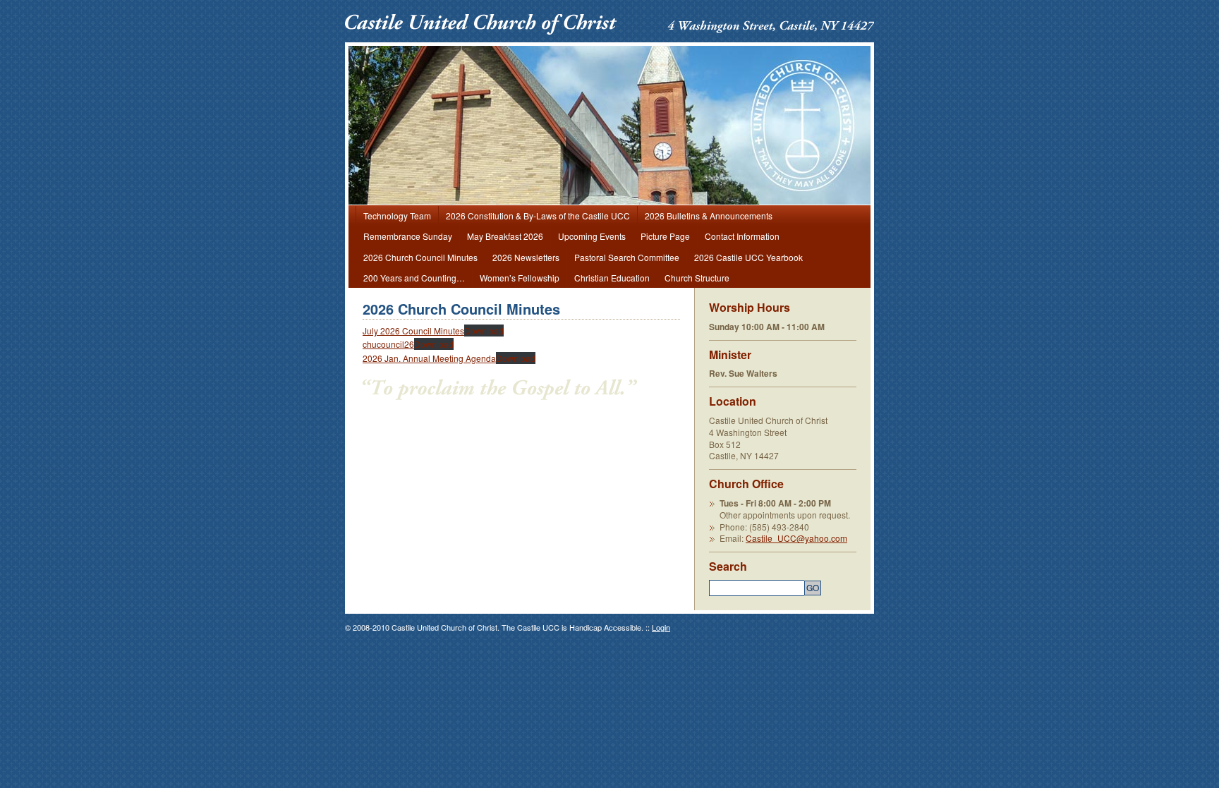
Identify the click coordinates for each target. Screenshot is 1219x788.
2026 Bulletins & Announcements (708, 216)
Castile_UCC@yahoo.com (796, 538)
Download (484, 331)
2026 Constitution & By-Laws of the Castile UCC (538, 216)
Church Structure (697, 278)
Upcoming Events (592, 236)
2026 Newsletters (525, 257)
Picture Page (665, 236)
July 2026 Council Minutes (413, 331)
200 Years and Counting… (414, 278)
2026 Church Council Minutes (420, 257)
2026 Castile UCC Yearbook (748, 257)
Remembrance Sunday (407, 236)
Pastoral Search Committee (626, 257)
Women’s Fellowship (519, 278)
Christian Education (612, 278)
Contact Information (742, 236)
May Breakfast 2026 (505, 236)
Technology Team (397, 216)
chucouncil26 (388, 344)
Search (728, 566)
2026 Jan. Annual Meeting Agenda (429, 358)
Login (661, 627)
